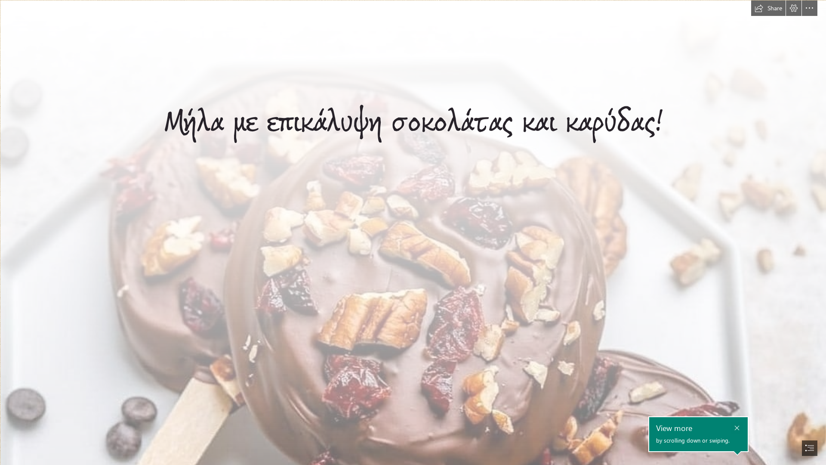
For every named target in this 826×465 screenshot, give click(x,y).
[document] (413, 232)
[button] (768, 8)
